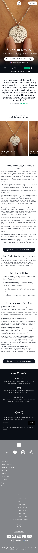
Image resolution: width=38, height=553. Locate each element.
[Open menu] (2, 3)
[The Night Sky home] (19, 3)
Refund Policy (5, 476)
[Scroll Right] (34, 138)
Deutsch (19, 519)
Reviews (3, 473)
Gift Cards (4, 470)
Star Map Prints (5, 486)
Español (26, 519)
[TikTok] (6, 452)
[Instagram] (23, 452)
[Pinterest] (31, 452)
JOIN (31, 422)
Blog (2, 483)
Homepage (4, 461)
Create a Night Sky (6, 464)
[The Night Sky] (19, 445)
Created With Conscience (8, 467)
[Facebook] (15, 452)
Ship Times (4, 479)
